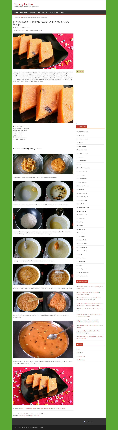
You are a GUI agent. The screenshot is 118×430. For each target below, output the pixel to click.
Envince (41, 427)
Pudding (81, 225)
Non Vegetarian (83, 200)
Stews (80, 265)
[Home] (21, 17)
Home (16, 12)
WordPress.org (81, 360)
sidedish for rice (83, 247)
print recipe (80, 71)
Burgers (81, 142)
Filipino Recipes (54, 12)
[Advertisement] (88, 45)
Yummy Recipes (23, 4)
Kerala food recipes (38, 408)
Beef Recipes (82, 135)
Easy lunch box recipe (84, 167)
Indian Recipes (24, 12)
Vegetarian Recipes (35, 12)
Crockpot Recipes (83, 153)
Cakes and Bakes (83, 146)
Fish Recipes (82, 175)
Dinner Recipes (83, 160)
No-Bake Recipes (48, 408)
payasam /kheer (83, 214)
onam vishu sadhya (84, 207)
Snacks (55, 408)
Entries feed (80, 352)
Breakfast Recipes (83, 139)
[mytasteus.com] (88, 421)
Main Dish (44, 12)
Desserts (22, 408)
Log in (78, 349)
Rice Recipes (82, 229)
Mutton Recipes (83, 193)
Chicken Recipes (83, 149)
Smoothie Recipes (83, 250)
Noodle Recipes (83, 204)
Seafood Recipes (83, 240)
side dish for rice (83, 243)
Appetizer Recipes (83, 131)
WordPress (35, 427)
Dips (80, 164)
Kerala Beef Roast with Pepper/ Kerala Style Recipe (34, 413)
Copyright (62, 12)
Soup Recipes (82, 258)
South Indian (82, 261)
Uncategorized (61, 408)
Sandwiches (82, 236)
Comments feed (81, 356)
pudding (81, 222)
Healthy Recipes (83, 178)
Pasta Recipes (82, 211)
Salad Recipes (82, 232)
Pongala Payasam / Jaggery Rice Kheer (29, 415)
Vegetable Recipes (83, 272)
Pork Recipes (82, 218)
